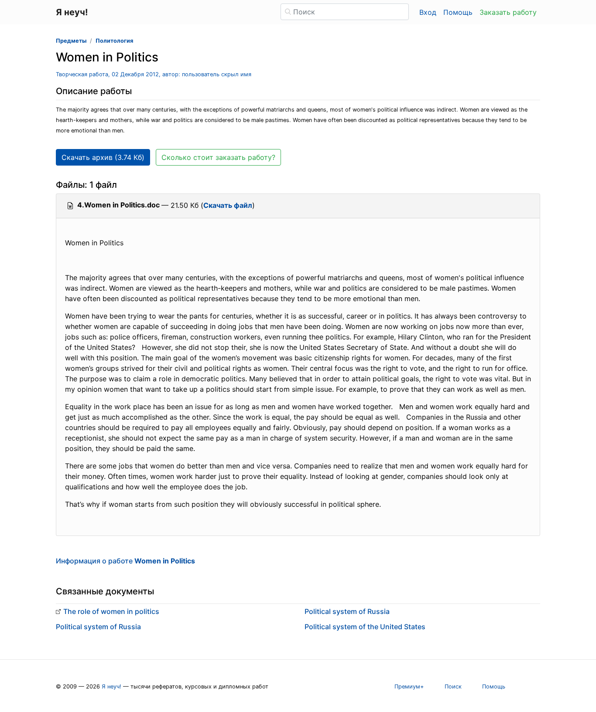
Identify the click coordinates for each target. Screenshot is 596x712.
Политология (114, 40)
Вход (427, 12)
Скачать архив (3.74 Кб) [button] (103, 157)
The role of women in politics (111, 611)
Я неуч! (111, 686)
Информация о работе (125, 560)
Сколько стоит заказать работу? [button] (218, 157)
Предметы (71, 40)
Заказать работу (508, 12)
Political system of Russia (98, 626)
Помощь (458, 12)
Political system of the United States (365, 626)
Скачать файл (227, 205)
